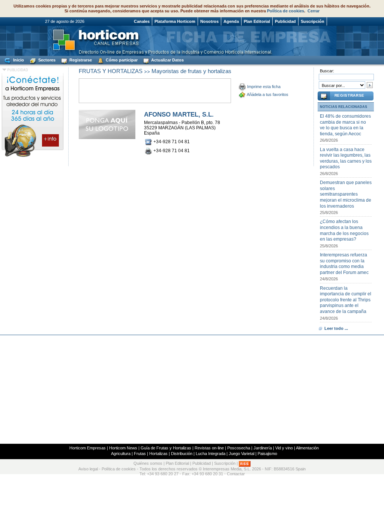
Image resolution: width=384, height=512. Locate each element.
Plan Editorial (257, 21)
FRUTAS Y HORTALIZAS (110, 71)
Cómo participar (121, 60)
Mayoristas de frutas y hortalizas (191, 71)
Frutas (140, 453)
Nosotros (209, 21)
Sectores (46, 60)
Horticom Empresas (87, 448)
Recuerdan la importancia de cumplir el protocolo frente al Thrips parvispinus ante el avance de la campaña (345, 300)
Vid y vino (284, 448)
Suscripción (312, 21)
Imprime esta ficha (263, 86)
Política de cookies (285, 11)
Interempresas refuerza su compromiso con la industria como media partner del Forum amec (344, 263)
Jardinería (263, 448)
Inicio (18, 60)
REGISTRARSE (349, 95)
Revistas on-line (209, 448)
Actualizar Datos (167, 60)
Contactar (236, 474)
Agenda (231, 21)
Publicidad (285, 21)
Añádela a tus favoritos (267, 94)
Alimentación (307, 448)
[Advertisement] (192, 389)
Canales (142, 21)
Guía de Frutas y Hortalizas (166, 448)
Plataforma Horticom (174, 21)
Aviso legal (88, 469)
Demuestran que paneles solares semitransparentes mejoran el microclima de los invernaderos (346, 194)
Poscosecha (238, 448)
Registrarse (80, 60)
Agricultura (120, 453)
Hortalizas (158, 453)
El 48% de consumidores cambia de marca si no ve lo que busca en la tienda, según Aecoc (345, 125)
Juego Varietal (241, 453)
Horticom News (123, 448)
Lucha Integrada (210, 453)
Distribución (181, 453)
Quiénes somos (148, 463)
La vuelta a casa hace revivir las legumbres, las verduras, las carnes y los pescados (346, 158)
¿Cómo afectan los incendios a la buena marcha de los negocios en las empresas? (344, 230)
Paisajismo (267, 453)
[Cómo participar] (32, 156)
